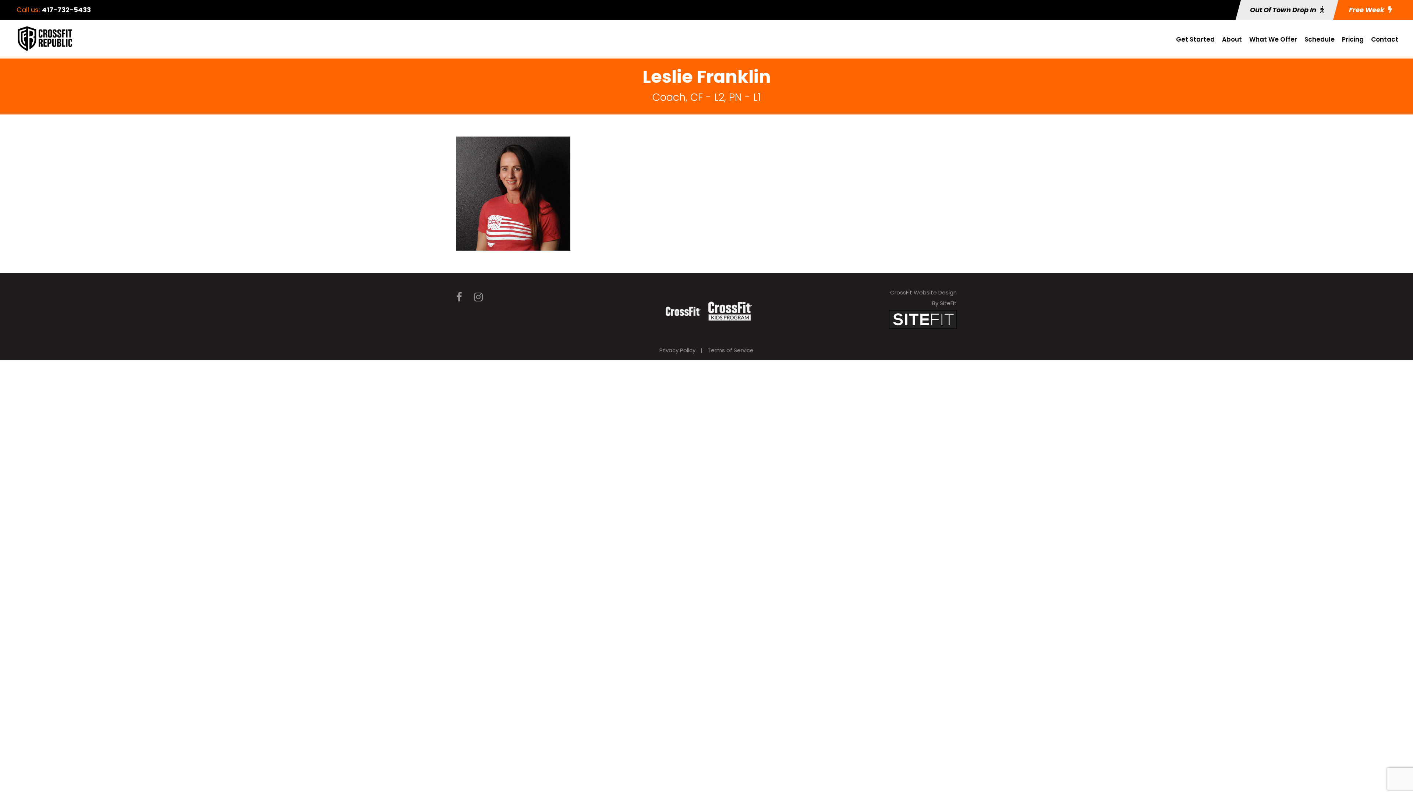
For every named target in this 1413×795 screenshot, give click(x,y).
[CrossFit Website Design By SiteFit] (923, 319)
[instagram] (478, 297)
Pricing (1353, 39)
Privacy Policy (677, 350)
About (1232, 39)
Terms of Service (731, 350)
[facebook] (459, 297)
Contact (1384, 39)
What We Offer (1273, 39)
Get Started (1195, 39)
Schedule (1319, 39)
